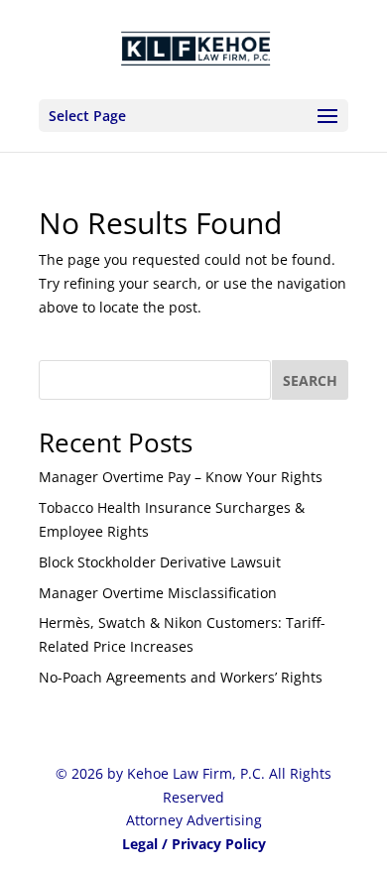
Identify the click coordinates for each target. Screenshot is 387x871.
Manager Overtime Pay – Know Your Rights (180, 476)
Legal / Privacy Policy (194, 843)
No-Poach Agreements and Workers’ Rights (180, 677)
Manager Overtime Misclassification (158, 592)
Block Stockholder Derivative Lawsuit (160, 562)
